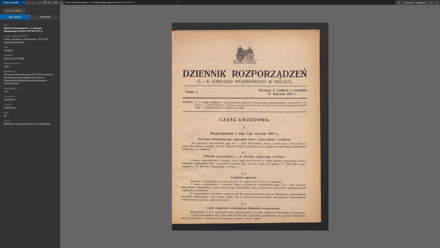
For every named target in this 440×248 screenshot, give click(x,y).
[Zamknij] (437, 2)
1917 (6, 91)
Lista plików (45, 16)
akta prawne (30, 39)
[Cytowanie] (55, 2)
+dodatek (8, 50)
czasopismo (9, 99)
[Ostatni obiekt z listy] (431, 2)
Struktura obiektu (14, 10)
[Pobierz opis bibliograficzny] (49, 2)
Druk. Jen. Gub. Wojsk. (14, 58)
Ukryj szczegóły (10, 2)
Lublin (6, 66)
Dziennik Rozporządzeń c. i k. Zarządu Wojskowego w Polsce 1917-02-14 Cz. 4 (23, 29)
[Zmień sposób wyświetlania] (44, 2)
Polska (7, 39)
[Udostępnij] (33, 2)
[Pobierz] (28, 2)
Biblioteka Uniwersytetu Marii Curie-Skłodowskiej (27, 123)
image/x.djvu (10, 107)
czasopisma (17, 39)
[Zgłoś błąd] (61, 2)
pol (5, 115)
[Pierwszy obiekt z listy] (399, 2)
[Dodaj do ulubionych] (39, 2)
